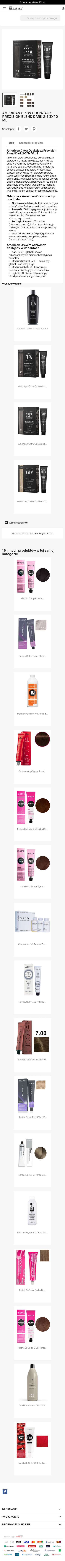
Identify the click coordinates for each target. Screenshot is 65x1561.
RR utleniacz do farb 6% (32, 1405)
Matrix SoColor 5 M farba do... (32, 829)
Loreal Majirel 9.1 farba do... (33, 1174)
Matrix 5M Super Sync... (32, 886)
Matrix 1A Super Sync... (32, 598)
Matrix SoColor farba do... (32, 1290)
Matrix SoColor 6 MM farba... (32, 1347)
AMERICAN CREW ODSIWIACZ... (32, 501)
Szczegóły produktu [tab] (31, 142)
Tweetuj (26, 129)
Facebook (5, 1491)
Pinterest (34, 129)
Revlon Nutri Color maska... (32, 1001)
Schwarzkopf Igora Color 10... (32, 1059)
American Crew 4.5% (21, 239)
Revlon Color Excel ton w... (32, 1117)
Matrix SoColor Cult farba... (32, 1463)
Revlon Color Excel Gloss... (32, 656)
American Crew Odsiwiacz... (32, 386)
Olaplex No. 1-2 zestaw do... (32, 944)
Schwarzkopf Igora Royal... (32, 771)
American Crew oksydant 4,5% (32, 328)
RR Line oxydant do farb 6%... (32, 1232)
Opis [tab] (11, 142)
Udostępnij (19, 129)
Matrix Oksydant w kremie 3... (32, 713)
